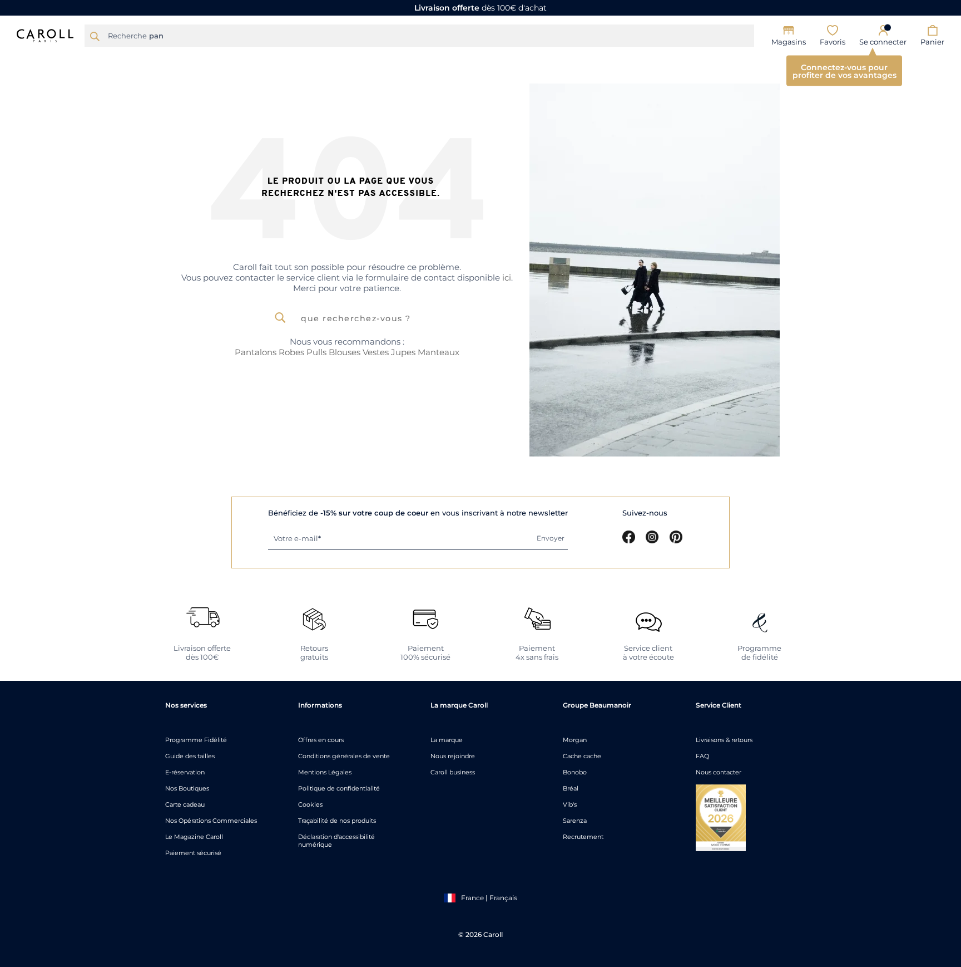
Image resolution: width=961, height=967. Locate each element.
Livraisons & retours (724, 740)
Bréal (570, 788)
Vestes (376, 352)
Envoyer (550, 538)
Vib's (570, 804)
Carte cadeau (185, 804)
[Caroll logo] (45, 34)
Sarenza (575, 820)
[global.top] (950, 803)
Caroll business (452, 772)
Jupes (403, 352)
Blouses (344, 352)
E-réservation (185, 772)
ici (506, 277)
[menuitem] (236, 59)
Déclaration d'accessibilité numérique (336, 840)
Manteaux (438, 352)
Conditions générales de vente (344, 756)
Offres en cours (321, 740)
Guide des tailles (190, 756)
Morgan (575, 740)
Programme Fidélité (196, 740)
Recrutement (583, 837)
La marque (446, 740)
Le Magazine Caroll (194, 837)
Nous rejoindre (452, 756)
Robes (291, 352)
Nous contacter (718, 772)
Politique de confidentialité (339, 788)
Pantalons (255, 352)
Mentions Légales (324, 772)
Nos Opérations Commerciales (211, 820)
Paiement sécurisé (193, 853)
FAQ (702, 756)
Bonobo (575, 772)
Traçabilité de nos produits (337, 820)
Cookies (310, 804)
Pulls (316, 352)
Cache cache (582, 756)
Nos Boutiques (187, 788)
